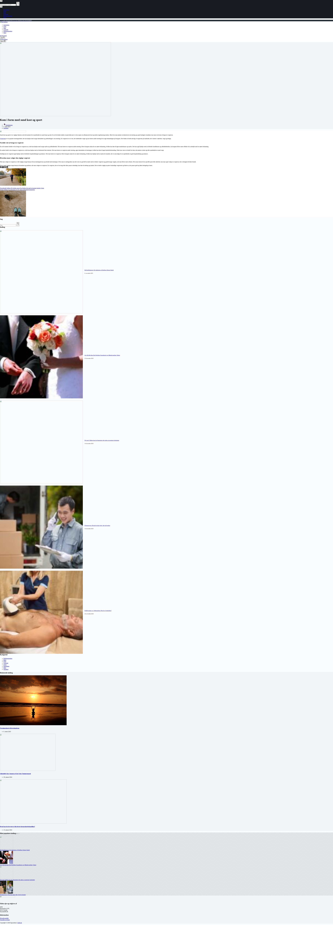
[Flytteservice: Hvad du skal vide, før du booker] (41, 568)
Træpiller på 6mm (5, 920)
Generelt (5, 29)
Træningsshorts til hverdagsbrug (9, 728)
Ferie (4, 26)
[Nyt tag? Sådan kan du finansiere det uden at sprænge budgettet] (41, 483)
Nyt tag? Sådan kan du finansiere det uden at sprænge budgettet (102, 440)
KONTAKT (3, 35)
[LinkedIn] (7, 167)
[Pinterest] (5, 167)
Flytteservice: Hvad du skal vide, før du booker (97, 525)
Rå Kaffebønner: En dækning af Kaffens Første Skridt (99, 270)
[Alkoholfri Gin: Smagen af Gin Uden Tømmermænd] (28, 770)
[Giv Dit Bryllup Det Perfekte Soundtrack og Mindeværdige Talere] (41, 398)
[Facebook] (1, 167)
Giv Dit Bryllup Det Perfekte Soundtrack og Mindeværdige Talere (102, 355)
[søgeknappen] (17, 224)
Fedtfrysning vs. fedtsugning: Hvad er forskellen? (98, 610)
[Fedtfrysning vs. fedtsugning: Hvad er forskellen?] (41, 653)
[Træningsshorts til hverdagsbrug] (33, 724)
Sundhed (5, 128)
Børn (4, 33)
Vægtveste (3, 138)
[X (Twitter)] (3, 167)
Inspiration (6, 25)
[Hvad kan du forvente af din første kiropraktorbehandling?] (33, 823)
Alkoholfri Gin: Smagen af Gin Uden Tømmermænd (15, 773)
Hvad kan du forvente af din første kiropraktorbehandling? (17, 826)
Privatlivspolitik (4, 918)
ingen (5, 664)
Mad (4, 28)
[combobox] (8, 225)
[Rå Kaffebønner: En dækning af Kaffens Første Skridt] (41, 313)
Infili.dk (20, 923)
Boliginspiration (7, 31)
